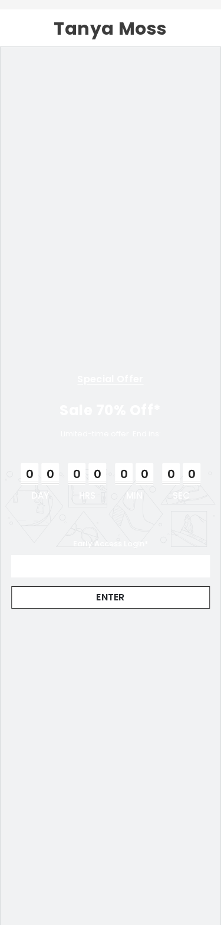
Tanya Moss (110, 28)
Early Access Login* (111, 543)
